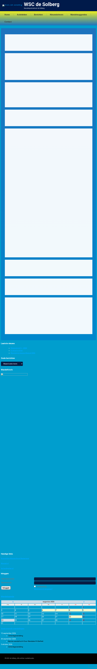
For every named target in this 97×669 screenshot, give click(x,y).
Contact (8, 22)
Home (7, 15)
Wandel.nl (5, 563)
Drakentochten (17, 351)
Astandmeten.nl (7, 568)
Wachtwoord (6, 583)
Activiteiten (22, 15)
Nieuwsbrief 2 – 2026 (19, 348)
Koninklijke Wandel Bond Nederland (15, 558)
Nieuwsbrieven (56, 15)
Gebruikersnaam (7, 579)
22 (75, 617)
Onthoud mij (41, 587)
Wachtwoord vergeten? (43, 589)
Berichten (38, 15)
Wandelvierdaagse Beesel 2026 (23, 353)
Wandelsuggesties (78, 15)
